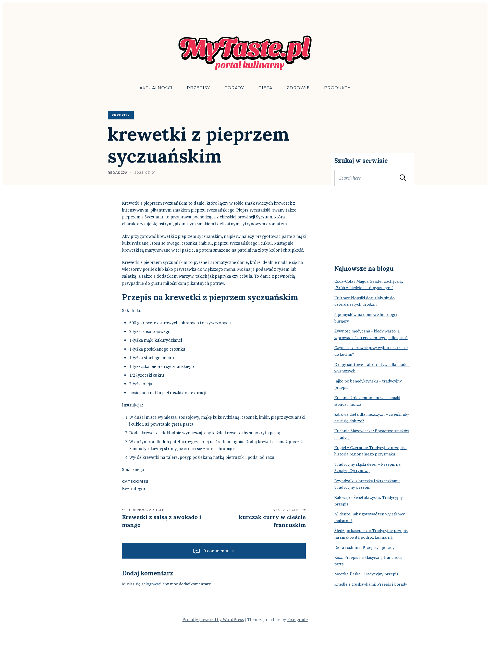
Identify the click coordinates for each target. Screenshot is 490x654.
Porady (234, 87)
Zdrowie (298, 87)
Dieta (265, 87)
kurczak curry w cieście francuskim (272, 520)
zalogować (151, 584)
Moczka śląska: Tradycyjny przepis (366, 574)
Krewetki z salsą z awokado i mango (161, 520)
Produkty (337, 87)
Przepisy (198, 87)
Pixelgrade (297, 619)
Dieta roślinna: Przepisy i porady (364, 547)
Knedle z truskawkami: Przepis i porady (370, 584)
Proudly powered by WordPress (213, 619)
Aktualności (156, 87)
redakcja (118, 173)
